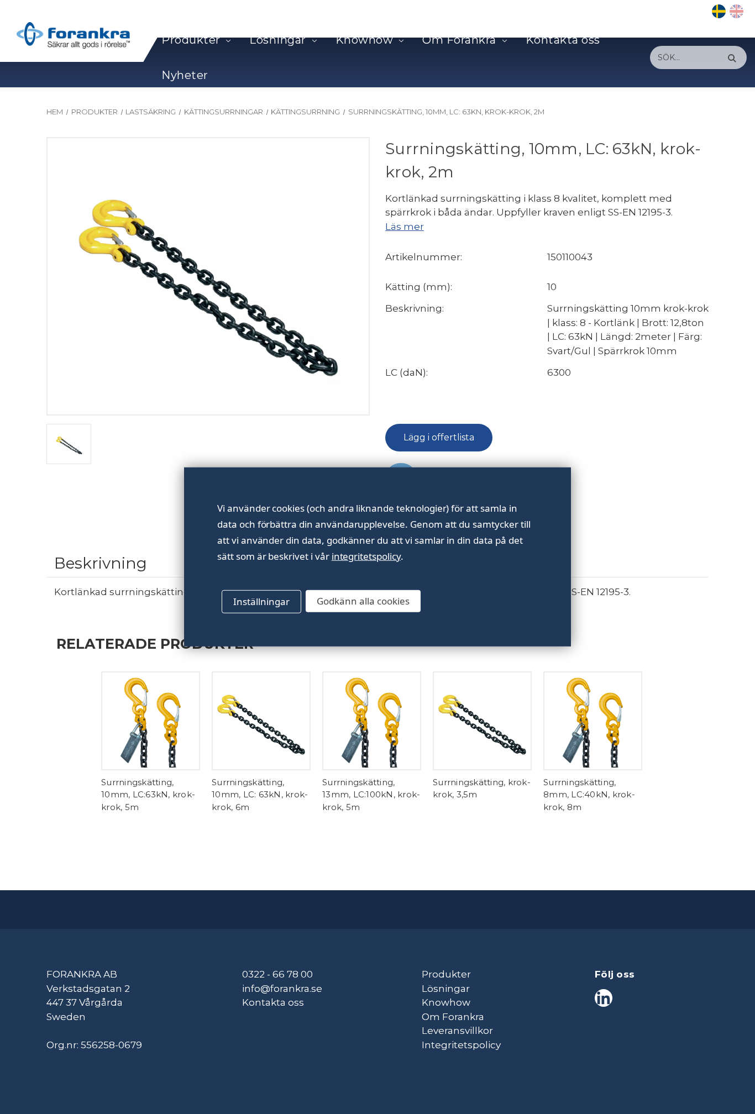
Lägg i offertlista (438, 437)
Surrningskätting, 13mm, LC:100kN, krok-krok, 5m (371, 794)
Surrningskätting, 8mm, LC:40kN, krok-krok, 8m (589, 794)
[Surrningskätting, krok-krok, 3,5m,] (482, 721)
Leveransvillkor (457, 1030)
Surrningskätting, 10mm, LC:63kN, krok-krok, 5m (148, 794)
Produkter (191, 39)
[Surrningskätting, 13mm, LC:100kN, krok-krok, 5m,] (371, 721)
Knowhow (364, 39)
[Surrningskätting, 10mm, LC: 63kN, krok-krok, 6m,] (261, 721)
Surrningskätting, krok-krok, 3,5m (482, 788)
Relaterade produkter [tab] (155, 643)
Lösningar (277, 39)
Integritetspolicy (461, 1044)
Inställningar (261, 601)
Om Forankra (459, 39)
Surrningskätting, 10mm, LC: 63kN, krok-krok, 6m (260, 794)
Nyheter (184, 75)
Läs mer (404, 226)
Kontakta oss (563, 39)
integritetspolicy (366, 556)
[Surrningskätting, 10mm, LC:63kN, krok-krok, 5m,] (150, 721)
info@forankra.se (282, 988)
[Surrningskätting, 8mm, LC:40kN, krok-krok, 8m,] (592, 721)
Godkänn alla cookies (363, 601)
